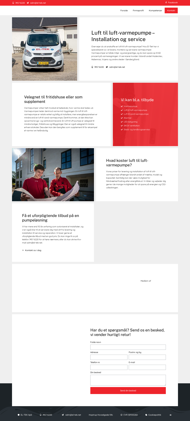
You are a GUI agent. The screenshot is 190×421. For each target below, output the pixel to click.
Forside (124, 10)
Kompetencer (155, 10)
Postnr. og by (135, 352)
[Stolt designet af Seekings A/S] (170, 415)
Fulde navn (95, 342)
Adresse (94, 352)
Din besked (95, 372)
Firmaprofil (138, 10)
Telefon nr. (95, 362)
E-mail (132, 362)
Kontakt (171, 10)
